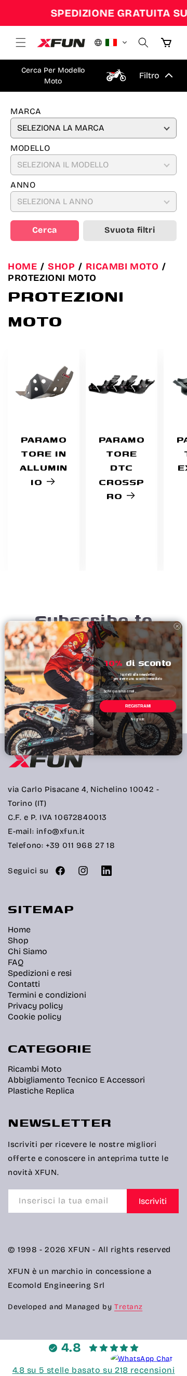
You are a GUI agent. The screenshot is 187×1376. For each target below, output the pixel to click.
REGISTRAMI (138, 706)
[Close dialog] (177, 625)
